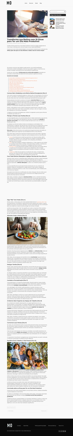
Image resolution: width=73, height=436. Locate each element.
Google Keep (12, 151)
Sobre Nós (25, 425)
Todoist (10, 137)
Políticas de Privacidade (40, 425)
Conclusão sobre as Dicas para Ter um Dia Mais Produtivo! (21, 91)
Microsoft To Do (12, 146)
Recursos (31, 3)
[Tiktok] (61, 431)
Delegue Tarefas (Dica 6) (14, 84)
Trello (10, 142)
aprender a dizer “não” (41, 201)
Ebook (36, 3)
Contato (19, 425)
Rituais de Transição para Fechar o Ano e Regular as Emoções (60, 27)
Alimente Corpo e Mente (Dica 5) (16, 83)
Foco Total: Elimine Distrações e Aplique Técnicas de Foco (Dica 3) (23, 80)
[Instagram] (59, 431)
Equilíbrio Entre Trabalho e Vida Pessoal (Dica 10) (19, 90)
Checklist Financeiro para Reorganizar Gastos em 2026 (61, 23)
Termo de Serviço (52, 425)
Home (26, 3)
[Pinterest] (63, 431)
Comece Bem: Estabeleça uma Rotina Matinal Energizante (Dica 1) (23, 78)
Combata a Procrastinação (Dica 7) (16, 86)
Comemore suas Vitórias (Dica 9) (16, 88)
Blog (41, 3)
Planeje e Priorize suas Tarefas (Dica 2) (17, 79)
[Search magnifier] (64, 11)
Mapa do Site (61, 425)
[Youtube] (65, 431)
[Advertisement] (27, 59)
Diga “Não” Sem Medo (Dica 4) (15, 82)
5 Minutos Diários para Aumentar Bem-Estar (60, 19)
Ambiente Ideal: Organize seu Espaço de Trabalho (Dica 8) (21, 87)
